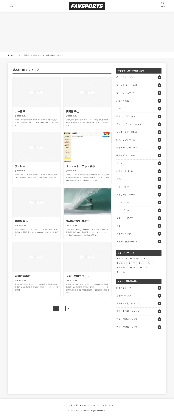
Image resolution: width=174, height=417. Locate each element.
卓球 (118, 179)
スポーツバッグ (123, 234)
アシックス (123, 259)
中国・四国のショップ (126, 319)
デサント (122, 263)
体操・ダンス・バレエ (126, 155)
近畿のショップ (123, 296)
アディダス (136, 259)
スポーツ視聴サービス (126, 241)
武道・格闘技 (122, 101)
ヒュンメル (123, 268)
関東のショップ (123, 288)
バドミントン (122, 187)
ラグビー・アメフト (125, 218)
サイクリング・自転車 (126, 132)
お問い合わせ (108, 405)
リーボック (123, 272)
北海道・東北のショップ (127, 303)
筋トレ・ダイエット (125, 116)
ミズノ (144, 268)
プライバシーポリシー (90, 405)
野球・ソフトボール (125, 140)
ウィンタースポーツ (125, 93)
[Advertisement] (87, 32)
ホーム (64, 405)
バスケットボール (124, 171)
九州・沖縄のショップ (126, 327)
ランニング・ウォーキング (128, 124)
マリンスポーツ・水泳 (126, 85)
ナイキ (133, 263)
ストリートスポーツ (125, 195)
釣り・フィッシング (125, 77)
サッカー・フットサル (126, 148)
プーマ (134, 268)
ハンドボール (122, 202)
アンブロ (149, 259)
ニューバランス (146, 263)
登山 (118, 226)
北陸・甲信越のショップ (127, 311)
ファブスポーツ (81, 411)
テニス (119, 163)
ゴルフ (119, 109)
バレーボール (122, 210)
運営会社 (74, 405)
